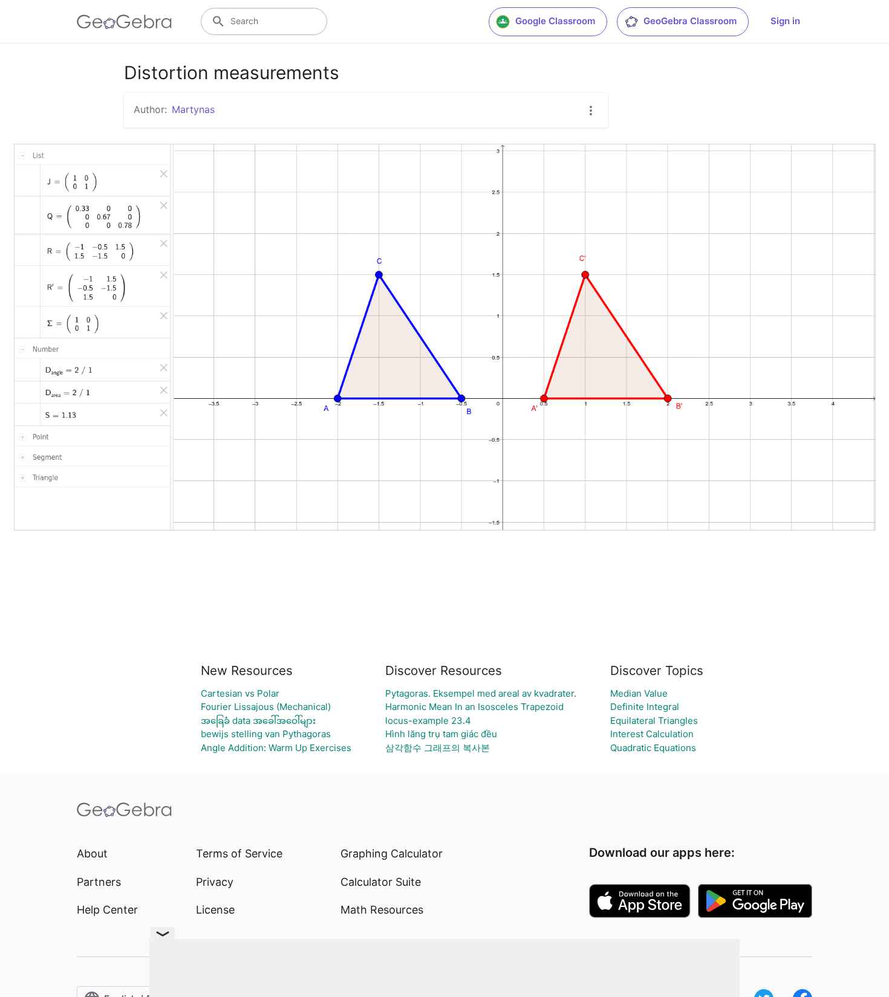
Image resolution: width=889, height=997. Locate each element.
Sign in (785, 21)
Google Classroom (555, 21)
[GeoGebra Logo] (124, 22)
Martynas (193, 109)
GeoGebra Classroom (690, 21)
